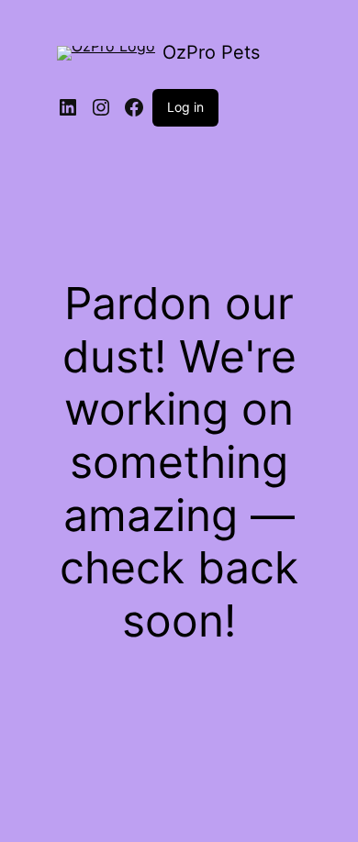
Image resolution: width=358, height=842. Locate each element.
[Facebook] (134, 107)
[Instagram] (101, 107)
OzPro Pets (211, 52)
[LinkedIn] (68, 107)
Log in (185, 107)
